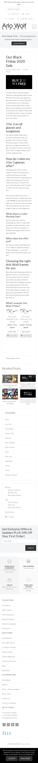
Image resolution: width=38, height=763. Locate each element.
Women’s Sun (12, 492)
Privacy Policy (25, 744)
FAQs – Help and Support (11, 689)
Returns (5, 685)
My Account (6, 694)
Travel (7, 466)
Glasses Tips (9, 433)
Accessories (6, 628)
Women (8, 487)
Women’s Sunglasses (9, 624)
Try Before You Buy (9, 647)
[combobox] (19, 9)
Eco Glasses (6, 605)
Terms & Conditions (9, 703)
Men (6, 500)
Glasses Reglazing (8, 656)
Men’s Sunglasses (8, 615)
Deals (17, 358)
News (7, 452)
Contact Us (6, 698)
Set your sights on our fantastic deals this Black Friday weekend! (28, 386)
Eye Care (8, 424)
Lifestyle (8, 438)
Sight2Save (6, 670)
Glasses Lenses (7, 652)
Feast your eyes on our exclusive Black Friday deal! (28, 402)
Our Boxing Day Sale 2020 (10, 386)
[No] (36, 756)
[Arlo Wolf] (14, 29)
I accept (11, 758)
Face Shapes (9, 429)
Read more (25, 758)
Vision (7, 470)
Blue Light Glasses (14, 495)
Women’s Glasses (11, 475)
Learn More (19, 43)
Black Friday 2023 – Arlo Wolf (10, 402)
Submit (31, 548)
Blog (3, 666)
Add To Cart (12, 331)
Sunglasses (9, 461)
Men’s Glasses (10, 443)
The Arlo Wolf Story (9, 661)
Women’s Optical (14, 490)
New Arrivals (9, 447)
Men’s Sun (11, 505)
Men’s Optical (13, 502)
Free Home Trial (9, 36)
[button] (34, 27)
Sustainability (7, 638)
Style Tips (8, 456)
